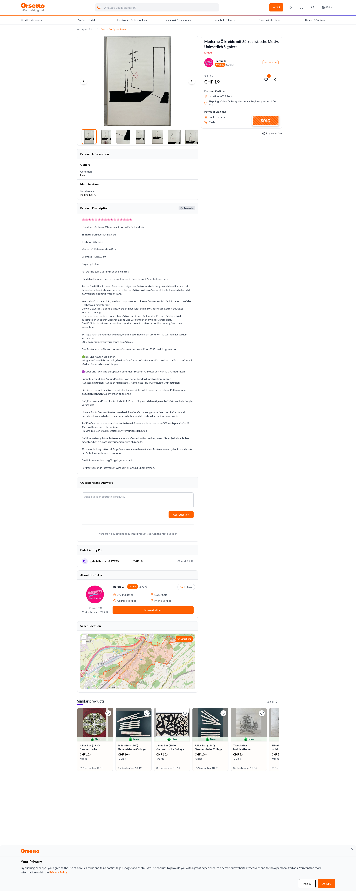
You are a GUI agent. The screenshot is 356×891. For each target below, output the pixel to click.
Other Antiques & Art (113, 29)
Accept (326, 883)
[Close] (352, 849)
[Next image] (191, 81)
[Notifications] (313, 7)
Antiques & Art (86, 29)
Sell (278, 7)
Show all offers (152, 609)
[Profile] (301, 7)
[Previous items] (77, 739)
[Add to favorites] (266, 79)
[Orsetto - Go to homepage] (33, 7)
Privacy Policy (58, 872)
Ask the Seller (270, 62)
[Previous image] (83, 81)
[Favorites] (290, 7)
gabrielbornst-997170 (104, 561)
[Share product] (275, 79)
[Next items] (278, 739)
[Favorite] (108, 713)
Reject (307, 883)
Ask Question (181, 514)
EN (328, 7)
